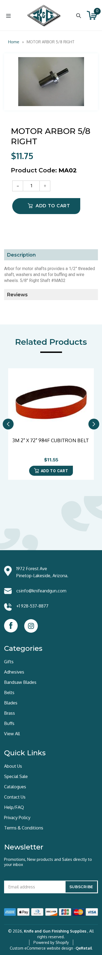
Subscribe (81, 886)
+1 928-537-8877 (32, 606)
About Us (13, 766)
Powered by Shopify (51, 942)
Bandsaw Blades (20, 682)
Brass (9, 713)
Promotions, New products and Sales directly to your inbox (48, 862)
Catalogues (15, 786)
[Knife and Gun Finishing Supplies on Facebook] (11, 625)
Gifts (9, 661)
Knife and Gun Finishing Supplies (55, 931)
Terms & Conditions (23, 828)
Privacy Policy (17, 817)
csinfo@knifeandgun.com (41, 590)
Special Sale (16, 776)
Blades (10, 702)
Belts (9, 692)
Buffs (9, 723)
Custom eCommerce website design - (43, 948)
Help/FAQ (14, 807)
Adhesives (14, 672)
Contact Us (15, 797)
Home (13, 41)
